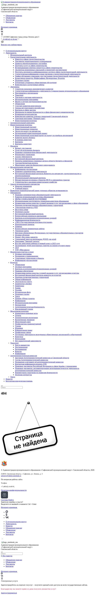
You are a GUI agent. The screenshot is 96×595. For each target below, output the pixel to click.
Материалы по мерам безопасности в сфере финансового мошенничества (44, 112)
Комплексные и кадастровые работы (29, 85)
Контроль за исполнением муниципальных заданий (35, 218)
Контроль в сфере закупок (25, 110)
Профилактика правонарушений (28, 324)
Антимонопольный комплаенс (22, 123)
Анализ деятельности (23, 157)
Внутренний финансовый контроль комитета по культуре (38, 275)
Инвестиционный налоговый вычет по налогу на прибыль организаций (44, 135)
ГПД (17, 248)
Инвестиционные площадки (26, 129)
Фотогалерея (20, 339)
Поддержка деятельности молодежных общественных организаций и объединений (48, 334)
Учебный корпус (21, 188)
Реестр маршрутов (22, 345)
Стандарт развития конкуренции (28, 106)
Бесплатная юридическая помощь (19, 381)
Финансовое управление (25, 155)
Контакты (9, 22)
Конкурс (18, 351)
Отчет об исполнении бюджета (27, 150)
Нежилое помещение (23, 186)
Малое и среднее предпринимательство (31, 102)
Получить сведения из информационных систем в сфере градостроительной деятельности (51, 72)
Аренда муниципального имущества (25, 184)
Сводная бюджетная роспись (26, 163)
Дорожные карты (22, 231)
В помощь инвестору (23, 140)
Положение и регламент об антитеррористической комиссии (39, 362)
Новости (9, 379)
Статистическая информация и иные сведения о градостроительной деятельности (48, 74)
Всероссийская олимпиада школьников (30, 216)
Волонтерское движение (25, 320)
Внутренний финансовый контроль (29, 159)
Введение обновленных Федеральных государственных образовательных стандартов (49, 233)
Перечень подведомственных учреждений (32, 277)
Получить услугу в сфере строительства (31, 66)
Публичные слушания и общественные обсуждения (35, 83)
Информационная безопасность (27, 220)
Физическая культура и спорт (22, 252)
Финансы (14, 146)
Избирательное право (23, 330)
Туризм (18, 326)
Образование (15, 193)
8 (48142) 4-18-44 (10, 39)
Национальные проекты (24, 224)
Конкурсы (19, 337)
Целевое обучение (22, 235)
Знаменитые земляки (23, 284)
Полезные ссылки (22, 80)
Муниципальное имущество (21, 167)
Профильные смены (23, 332)
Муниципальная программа (26, 303)
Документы (10, 20)
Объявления (10, 18)
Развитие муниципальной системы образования (34, 197)
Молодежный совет (23, 322)
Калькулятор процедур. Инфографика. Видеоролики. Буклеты (40, 78)
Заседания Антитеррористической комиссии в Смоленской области (42, 358)
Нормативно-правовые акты (26, 313)
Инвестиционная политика (26, 121)
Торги (17, 296)
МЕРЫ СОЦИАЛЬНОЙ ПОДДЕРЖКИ (31, 199)
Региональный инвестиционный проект (31, 133)
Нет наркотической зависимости (28, 341)
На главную (7, 556)
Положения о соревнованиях (26, 256)
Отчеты (18, 315)
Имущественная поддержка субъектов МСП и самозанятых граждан (42, 180)
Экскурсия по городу (23, 282)
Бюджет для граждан (23, 148)
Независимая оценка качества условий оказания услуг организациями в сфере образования (51, 203)
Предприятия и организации (26, 93)
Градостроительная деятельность (23, 57)
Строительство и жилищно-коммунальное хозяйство (36, 182)
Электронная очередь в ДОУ (26, 207)
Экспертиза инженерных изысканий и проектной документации (41, 70)
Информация (20, 301)
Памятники (19, 286)
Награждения (20, 305)
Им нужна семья (21, 210)
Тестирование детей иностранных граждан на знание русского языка (42, 246)
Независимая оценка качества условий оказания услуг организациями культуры (47, 273)
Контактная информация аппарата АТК (31, 364)
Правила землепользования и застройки (31, 63)
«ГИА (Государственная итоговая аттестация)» (33, 222)
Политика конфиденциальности (14, 490)
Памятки (18, 227)
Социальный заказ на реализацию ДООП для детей (35, 239)
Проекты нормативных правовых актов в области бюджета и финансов (43, 161)
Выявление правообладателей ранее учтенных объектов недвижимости (39, 191)
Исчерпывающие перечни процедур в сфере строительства (38, 68)
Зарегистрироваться (9, 593)
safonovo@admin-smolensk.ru (11, 476)
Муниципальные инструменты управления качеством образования (42, 201)
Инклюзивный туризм (24, 309)
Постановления (21, 347)
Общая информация (23, 279)
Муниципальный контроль (21, 55)
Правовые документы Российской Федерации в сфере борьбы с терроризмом (46, 366)
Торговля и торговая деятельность (28, 97)
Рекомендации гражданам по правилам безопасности (36, 373)
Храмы (18, 288)
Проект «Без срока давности (26, 237)
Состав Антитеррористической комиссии (31, 360)
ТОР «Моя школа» (22, 250)
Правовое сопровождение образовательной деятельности (38, 195)
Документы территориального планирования (33, 61)
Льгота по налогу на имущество (28, 131)
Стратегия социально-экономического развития (34, 89)
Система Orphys (7, 500)
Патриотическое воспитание (26, 318)
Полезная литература (23, 375)
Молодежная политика (19, 311)
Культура (13, 263)
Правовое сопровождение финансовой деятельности (36, 152)
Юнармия (19, 328)
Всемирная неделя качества (26, 114)
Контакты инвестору (23, 144)
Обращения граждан (14, 16)
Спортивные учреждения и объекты (29, 258)
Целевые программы (23, 254)
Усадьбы (18, 290)
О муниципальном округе (16, 51)
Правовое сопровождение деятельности (31, 171)
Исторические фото (23, 292)
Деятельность (11, 53)
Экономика (14, 87)
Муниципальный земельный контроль (30, 178)
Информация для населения (26, 169)
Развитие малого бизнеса (25, 138)
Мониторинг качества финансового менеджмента (35, 165)
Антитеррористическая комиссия (23, 356)
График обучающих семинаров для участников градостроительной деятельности (47, 76)
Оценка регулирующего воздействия (29, 108)
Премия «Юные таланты (25, 298)
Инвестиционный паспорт (25, 127)
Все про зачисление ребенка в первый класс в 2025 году (37, 243)
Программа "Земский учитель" (27, 241)
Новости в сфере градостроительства (30, 59)
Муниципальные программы (26, 99)
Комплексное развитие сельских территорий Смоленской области (41, 116)
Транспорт (19, 95)
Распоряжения (20, 349)
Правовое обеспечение (24, 271)
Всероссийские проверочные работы (29, 229)
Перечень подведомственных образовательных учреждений (39, 205)
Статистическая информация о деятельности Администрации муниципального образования (52, 91)
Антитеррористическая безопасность (30, 307)
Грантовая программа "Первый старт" (30, 119)
